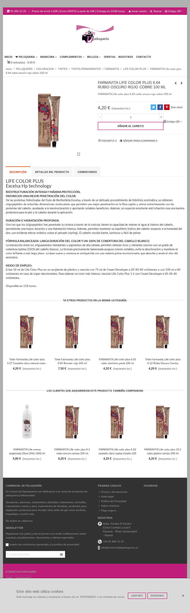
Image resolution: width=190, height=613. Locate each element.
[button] (66, 11)
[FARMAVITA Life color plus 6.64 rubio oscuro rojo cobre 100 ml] (78, 154)
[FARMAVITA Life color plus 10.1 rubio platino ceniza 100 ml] (163, 421)
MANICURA (47, 57)
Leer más (136, 595)
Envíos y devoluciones (114, 491)
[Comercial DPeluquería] (95, 34)
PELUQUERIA (27, 57)
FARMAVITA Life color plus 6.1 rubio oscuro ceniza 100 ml (72, 451)
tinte (9, 577)
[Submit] (61, 554)
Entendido (157, 595)
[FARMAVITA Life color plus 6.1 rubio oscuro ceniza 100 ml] (72, 421)
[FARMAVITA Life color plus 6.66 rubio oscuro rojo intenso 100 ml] (181, 83)
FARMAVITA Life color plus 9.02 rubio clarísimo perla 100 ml (117, 361)
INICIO (8, 57)
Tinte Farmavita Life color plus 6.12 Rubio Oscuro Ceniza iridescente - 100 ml (163, 363)
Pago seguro (108, 510)
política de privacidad (66, 544)
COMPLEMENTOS (71, 57)
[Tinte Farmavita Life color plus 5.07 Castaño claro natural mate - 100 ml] (27, 331)
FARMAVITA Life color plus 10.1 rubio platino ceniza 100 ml (162, 451)
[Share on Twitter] (153, 107)
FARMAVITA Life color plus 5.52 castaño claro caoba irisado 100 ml (117, 453)
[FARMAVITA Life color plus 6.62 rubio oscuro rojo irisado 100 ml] (175, 83)
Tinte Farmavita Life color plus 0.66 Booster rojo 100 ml (72, 361)
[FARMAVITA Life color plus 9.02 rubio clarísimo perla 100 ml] (117, 331)
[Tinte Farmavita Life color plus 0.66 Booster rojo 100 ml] (72, 331)
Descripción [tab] (18, 172)
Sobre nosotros (110, 505)
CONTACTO (143, 57)
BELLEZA (92, 57)
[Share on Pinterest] (167, 107)
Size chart (176, 107)
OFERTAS (109, 57)
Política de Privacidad (113, 501)
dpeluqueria (23, 577)
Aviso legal (107, 496)
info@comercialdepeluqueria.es (119, 547)
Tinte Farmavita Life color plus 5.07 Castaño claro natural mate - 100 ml (27, 363)
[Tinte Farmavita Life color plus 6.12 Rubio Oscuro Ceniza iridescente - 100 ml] (163, 331)
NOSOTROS (125, 57)
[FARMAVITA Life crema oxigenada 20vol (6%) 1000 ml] (27, 421)
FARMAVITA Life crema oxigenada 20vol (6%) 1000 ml (27, 451)
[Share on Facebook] (160, 107)
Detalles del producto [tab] (52, 172)
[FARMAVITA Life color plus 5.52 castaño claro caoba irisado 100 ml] (117, 421)
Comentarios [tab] (87, 172)
